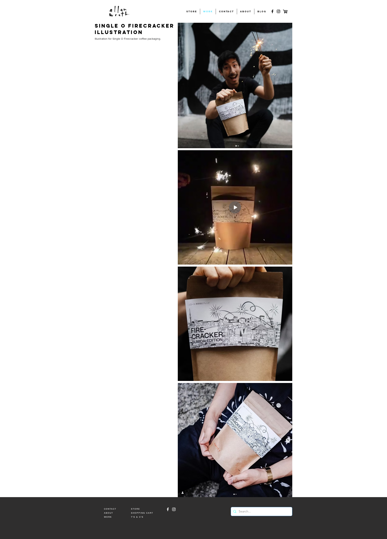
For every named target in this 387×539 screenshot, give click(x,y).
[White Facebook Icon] (167, 509)
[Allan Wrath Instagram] (174, 509)
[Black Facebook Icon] (272, 11)
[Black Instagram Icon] (278, 11)
